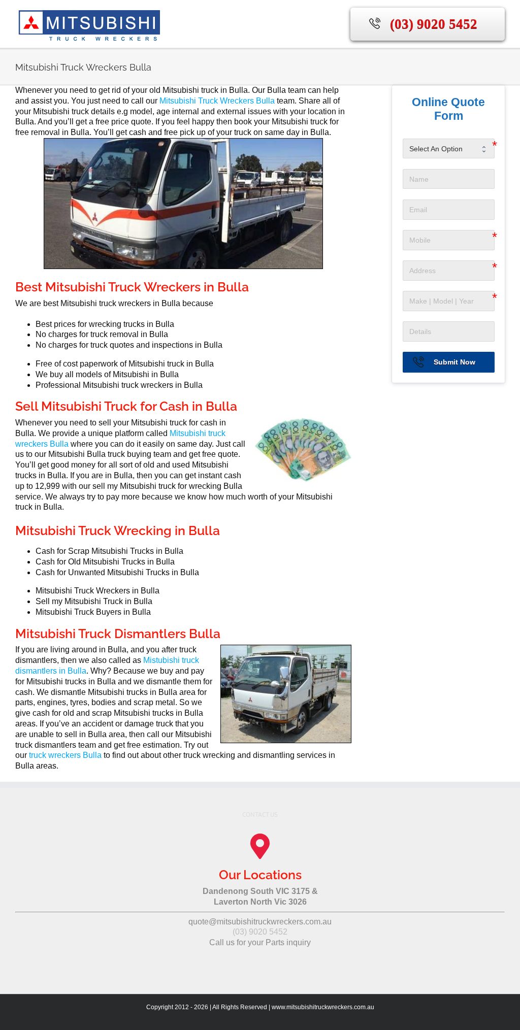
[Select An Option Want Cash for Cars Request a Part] (449, 149)
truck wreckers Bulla (65, 755)
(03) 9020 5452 (433, 23)
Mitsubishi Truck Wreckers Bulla (217, 100)
